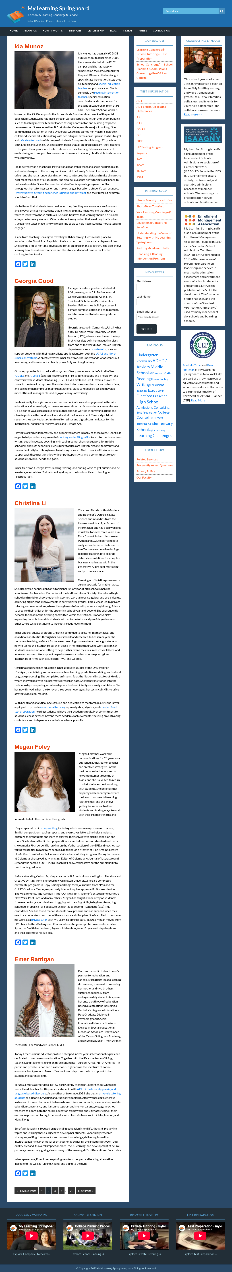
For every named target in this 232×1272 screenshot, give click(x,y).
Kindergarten (147, 355)
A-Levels (35, 375)
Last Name (143, 296)
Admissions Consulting (152, 407)
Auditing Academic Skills (152, 248)
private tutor (98, 349)
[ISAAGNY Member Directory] (203, 135)
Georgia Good (34, 281)
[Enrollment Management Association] (203, 220)
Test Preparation (146, 412)
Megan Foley (32, 747)
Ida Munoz (28, 46)
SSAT (140, 177)
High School (147, 401)
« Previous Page (26, 1190)
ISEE (139, 141)
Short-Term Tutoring (149, 206)
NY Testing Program (149, 147)
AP (138, 117)
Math (167, 373)
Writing (143, 384)
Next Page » (85, 1190)
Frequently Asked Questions (154, 465)
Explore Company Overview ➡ (32, 1254)
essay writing (49, 828)
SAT (139, 159)
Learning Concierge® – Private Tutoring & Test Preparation (151, 54)
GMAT (140, 129)
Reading (143, 378)
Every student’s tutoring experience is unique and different (50, 192)
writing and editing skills (75, 437)
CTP (139, 123)
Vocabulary (144, 361)
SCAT (140, 165)
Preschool (160, 396)
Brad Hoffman (192, 365)
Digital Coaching (157, 430)
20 (71, 1190)
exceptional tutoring (52, 707)
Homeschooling (159, 379)
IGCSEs (19, 375)
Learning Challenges (154, 435)
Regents (141, 153)
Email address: (146, 311)
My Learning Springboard (59, 8)
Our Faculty (144, 477)
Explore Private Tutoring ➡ (144, 1254)
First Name (143, 281)
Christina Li (30, 503)
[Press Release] (203, 345)
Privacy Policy (145, 471)
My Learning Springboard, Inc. (115, 1268)
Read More (198, 400)
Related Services (147, 459)
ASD (151, 373)
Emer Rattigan (34, 959)
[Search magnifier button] (222, 11)
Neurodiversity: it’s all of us (154, 200)
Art (149, 424)
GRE (139, 135)
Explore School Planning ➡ (88, 1254)
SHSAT (141, 171)
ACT (139, 100)
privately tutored (30, 140)
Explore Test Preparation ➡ (200, 1254)
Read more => (193, 114)
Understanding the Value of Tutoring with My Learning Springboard (154, 237)
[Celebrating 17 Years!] (203, 60)
